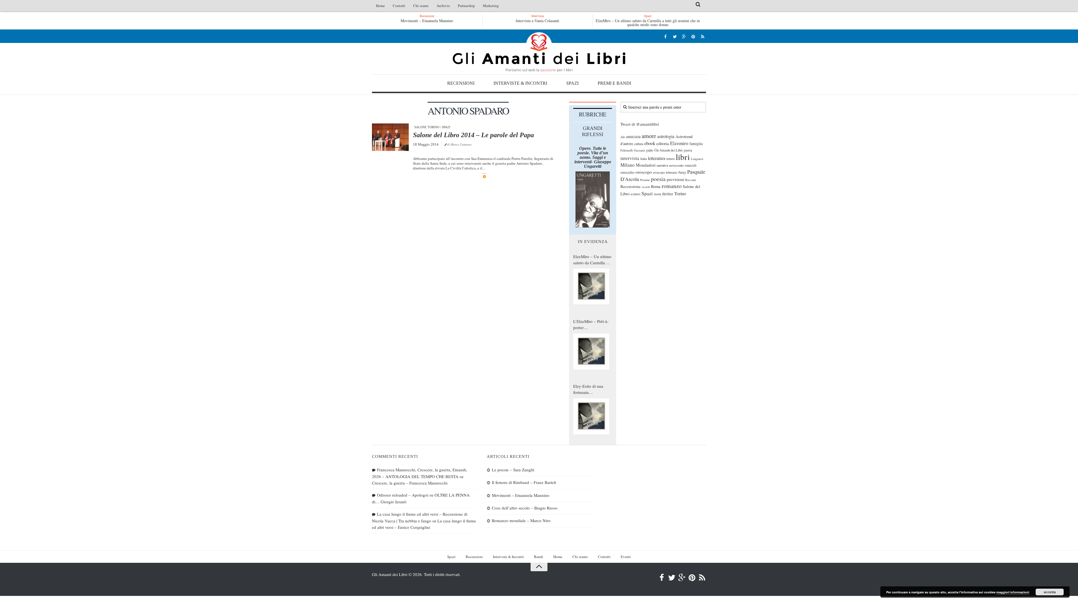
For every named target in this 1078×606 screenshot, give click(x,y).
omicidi (690, 165)
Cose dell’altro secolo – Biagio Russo (525, 508)
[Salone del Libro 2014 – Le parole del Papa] (390, 137)
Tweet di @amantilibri (639, 124)
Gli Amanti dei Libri (539, 52)
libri (683, 156)
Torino (680, 193)
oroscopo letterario (665, 172)
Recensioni (460, 83)
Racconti (690, 180)
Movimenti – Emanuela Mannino (427, 20)
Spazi (572, 83)
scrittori (635, 194)
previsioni (675, 179)
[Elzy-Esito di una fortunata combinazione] (591, 416)
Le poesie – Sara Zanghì (513, 469)
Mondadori (646, 165)
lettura (670, 159)
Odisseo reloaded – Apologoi (402, 495)
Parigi (682, 172)
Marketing (491, 5)
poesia (658, 179)
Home (380, 5)
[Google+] (684, 36)
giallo (649, 150)
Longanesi (697, 159)
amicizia (633, 136)
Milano (627, 165)
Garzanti (639, 150)
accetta (1050, 591)
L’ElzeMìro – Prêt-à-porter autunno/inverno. (591, 324)
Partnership (466, 5)
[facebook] (665, 36)
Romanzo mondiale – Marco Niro (521, 520)
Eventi (626, 556)
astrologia (665, 136)
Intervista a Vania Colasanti (537, 20)
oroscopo (644, 172)
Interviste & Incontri (520, 83)
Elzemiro (679, 143)
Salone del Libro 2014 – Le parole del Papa (473, 135)
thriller (667, 193)
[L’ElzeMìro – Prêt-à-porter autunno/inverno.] (591, 351)
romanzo (672, 186)
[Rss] (702, 36)
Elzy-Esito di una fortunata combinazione (588, 389)
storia (657, 194)
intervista (629, 158)
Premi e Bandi (614, 83)
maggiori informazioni (1012, 592)
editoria (662, 143)
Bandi (538, 556)
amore (649, 136)
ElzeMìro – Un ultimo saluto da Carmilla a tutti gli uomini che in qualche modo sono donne (648, 22)
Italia (643, 159)
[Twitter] (674, 36)
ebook (649, 143)
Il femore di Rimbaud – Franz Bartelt (524, 482)
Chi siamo (421, 5)
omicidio (627, 172)
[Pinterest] (693, 36)
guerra (688, 150)
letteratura (656, 158)
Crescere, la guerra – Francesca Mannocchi (409, 483)
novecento (676, 165)
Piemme (645, 180)
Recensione (630, 186)
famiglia (696, 143)
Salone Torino (426, 127)
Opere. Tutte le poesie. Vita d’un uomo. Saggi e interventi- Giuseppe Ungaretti (592, 157)
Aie (622, 137)
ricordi (646, 187)
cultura (638, 143)
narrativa (662, 165)
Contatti (399, 5)
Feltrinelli (626, 150)
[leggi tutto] (484, 176)
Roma (656, 186)
